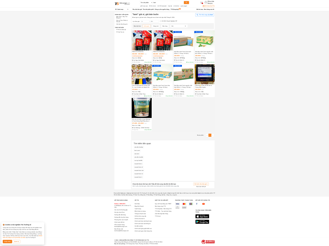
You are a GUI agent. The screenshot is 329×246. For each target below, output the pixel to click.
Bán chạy (164, 26)
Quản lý (16, 241)
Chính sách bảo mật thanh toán (143, 221)
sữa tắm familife (138, 157)
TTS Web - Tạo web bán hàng (163, 211)
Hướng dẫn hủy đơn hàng (121, 217)
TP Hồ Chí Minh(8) (121, 29)
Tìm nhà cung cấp (206, 14)
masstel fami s (138, 163)
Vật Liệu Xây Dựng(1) (121, 24)
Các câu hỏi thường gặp (120, 209)
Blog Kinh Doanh (139, 206)
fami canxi (137, 150)
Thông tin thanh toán (140, 213)
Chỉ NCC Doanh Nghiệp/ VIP (169, 21)
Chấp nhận (7, 241)
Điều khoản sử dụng (140, 211)
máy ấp (170, 6)
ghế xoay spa (144, 6)
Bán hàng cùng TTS (209, 6)
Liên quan (146, 26)
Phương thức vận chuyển (121, 219)
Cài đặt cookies (139, 226)
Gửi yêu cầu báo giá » (201, 184)
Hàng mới (156, 26)
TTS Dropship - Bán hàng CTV (163, 208)
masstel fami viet (139, 170)
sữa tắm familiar (138, 147)
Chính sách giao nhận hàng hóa (143, 231)
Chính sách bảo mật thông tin (143, 223)
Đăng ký (210, 3)
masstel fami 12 (138, 173)
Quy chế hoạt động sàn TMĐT (163, 203)
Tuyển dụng (138, 208)
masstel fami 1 (138, 177)
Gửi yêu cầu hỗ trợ (119, 212)
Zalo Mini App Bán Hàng (161, 213)
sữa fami (136, 153)
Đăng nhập (211, 1)
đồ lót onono (152, 6)
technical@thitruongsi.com (121, 230)
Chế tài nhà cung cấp (140, 216)
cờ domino (176, 6)
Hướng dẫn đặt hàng (120, 214)
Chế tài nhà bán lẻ (140, 218)
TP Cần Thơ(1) (120, 32)
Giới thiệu (137, 203)
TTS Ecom (158, 216)
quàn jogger (184, 6)
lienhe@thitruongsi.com (120, 226)
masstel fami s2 (138, 167)
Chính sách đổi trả (119, 222)
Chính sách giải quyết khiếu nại (143, 228)
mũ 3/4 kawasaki (161, 6)
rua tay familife (138, 160)
